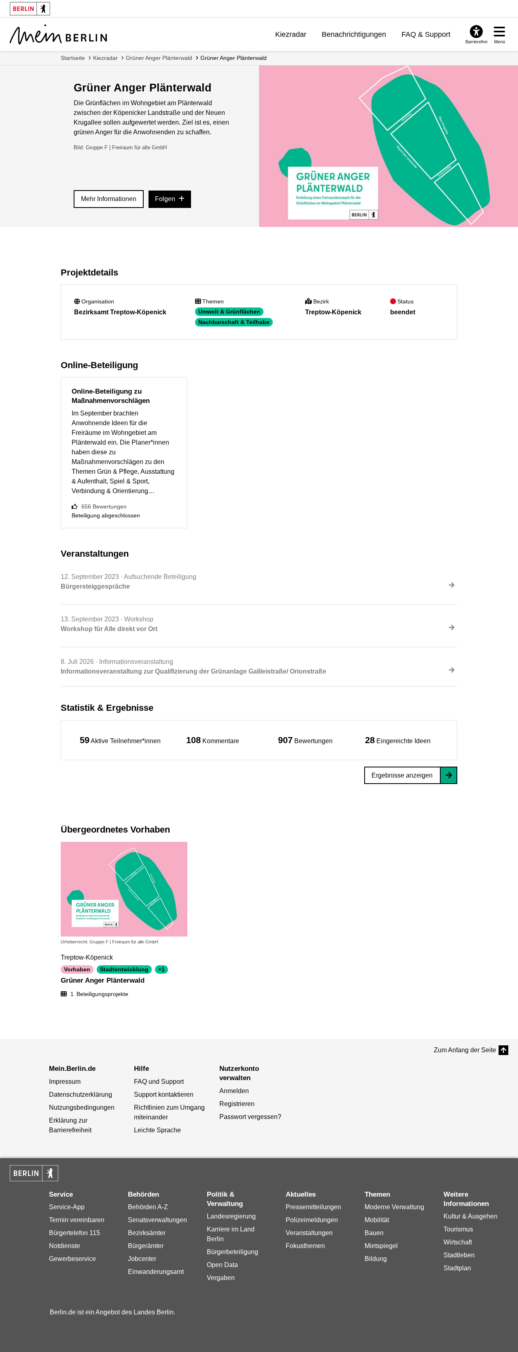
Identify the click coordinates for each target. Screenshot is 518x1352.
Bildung (376, 1258)
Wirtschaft (458, 1242)
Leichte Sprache (157, 1130)
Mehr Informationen (108, 198)
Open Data (222, 1264)
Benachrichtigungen (354, 34)
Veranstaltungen (309, 1232)
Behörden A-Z (148, 1207)
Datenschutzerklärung (80, 1094)
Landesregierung (231, 1216)
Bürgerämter (145, 1245)
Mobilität (377, 1219)
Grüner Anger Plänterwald (159, 58)
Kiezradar (290, 34)
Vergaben (221, 1277)
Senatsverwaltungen (157, 1219)
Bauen (374, 1232)
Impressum (65, 1081)
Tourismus (458, 1229)
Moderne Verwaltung (394, 1207)
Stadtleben (459, 1255)
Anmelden (234, 1090)
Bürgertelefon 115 (74, 1232)
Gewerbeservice (72, 1258)
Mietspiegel (381, 1245)
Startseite (73, 58)
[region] (120, 740)
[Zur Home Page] (58, 34)
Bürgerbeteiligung (232, 1251)
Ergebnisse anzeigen (402, 775)
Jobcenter (142, 1258)
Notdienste (64, 1245)
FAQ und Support (159, 1081)
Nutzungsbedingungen (82, 1107)
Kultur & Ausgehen (470, 1216)
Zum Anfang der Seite (465, 1050)
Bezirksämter (147, 1232)
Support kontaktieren (163, 1094)
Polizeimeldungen (312, 1219)
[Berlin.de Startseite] (34, 1173)
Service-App (67, 1207)
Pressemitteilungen (313, 1207)
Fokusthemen (305, 1245)
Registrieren (237, 1103)
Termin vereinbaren (76, 1219)
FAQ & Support (425, 34)
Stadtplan (457, 1268)
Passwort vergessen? (250, 1116)
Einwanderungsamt (156, 1271)
